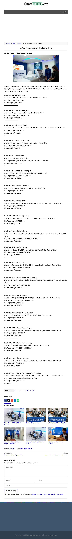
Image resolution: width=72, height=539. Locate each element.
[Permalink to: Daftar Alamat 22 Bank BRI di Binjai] (58, 415)
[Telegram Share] (15, 400)
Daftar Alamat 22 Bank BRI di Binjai (57, 423)
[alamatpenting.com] (36, 4)
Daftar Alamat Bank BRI (26, 448)
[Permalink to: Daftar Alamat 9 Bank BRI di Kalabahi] (58, 434)
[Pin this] (12, 400)
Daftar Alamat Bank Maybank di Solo (13, 454)
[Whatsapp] (18, 400)
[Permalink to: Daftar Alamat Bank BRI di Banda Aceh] (36, 434)
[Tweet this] (8, 400)
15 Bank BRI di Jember (32, 423)
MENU (64, 11)
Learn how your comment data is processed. (47, 494)
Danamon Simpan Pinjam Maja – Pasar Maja (56, 454)
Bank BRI (12, 448)
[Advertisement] (36, 29)
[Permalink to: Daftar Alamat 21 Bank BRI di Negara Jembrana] (14, 434)
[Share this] (5, 400)
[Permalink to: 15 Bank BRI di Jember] (36, 415)
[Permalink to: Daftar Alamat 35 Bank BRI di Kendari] (14, 415)
